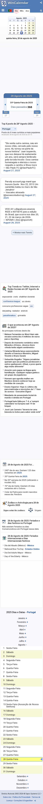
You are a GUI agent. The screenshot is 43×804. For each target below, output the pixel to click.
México (30, 545)
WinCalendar (18, 3)
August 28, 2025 (11, 222)
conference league (11, 301)
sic (31, 306)
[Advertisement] (21, 68)
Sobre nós (7, 797)
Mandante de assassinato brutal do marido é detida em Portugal (21, 396)
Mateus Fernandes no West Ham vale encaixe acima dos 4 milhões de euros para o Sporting (22, 336)
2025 (19, 473)
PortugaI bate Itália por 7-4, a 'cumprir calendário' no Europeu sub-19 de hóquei (22, 403)
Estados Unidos (32, 549)
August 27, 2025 (11, 170)
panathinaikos (9, 315)
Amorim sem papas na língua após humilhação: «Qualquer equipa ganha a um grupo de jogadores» (22, 372)
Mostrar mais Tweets (22, 232)
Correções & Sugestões (23, 801)
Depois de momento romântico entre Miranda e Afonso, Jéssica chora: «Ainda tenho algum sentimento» (21, 345)
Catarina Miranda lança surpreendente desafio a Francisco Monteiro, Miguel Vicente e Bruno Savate (22, 353)
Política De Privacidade (21, 797)
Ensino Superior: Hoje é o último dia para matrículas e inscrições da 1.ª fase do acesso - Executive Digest (23, 389)
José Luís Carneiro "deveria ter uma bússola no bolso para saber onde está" (23, 410)
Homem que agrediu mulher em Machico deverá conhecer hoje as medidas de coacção (20, 380)
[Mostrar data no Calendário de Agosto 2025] (21, 29)
